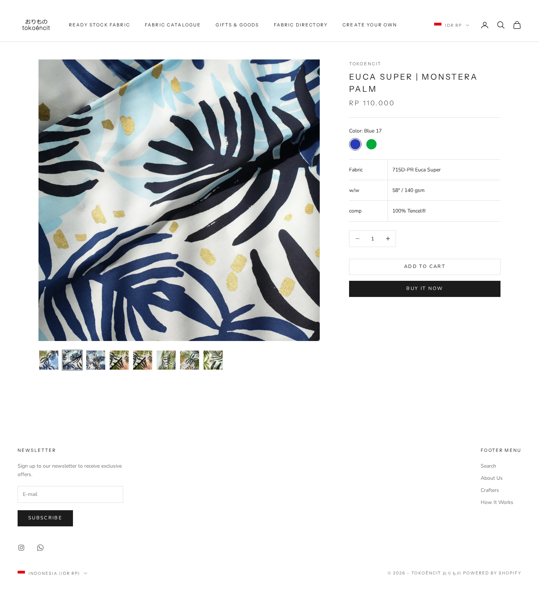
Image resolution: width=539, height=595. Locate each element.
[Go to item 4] (119, 360)
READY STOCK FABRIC (99, 25)
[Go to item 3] (95, 360)
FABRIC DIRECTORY (301, 25)
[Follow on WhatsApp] (40, 547)
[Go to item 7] (189, 360)
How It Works (497, 502)
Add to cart (424, 266)
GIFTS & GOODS (237, 25)
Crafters (490, 490)
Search (488, 465)
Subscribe (45, 518)
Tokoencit (365, 63)
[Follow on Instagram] (21, 547)
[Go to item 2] (72, 360)
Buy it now (424, 288)
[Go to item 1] (48, 360)
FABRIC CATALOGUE (173, 25)
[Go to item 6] (166, 360)
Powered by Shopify (492, 573)
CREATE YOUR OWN (369, 25)
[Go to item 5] (142, 360)
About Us (492, 478)
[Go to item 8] (213, 360)
